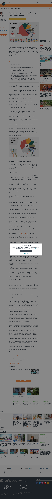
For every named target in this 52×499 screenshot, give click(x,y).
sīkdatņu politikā (34, 248)
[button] (26, 254)
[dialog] (26, 249)
